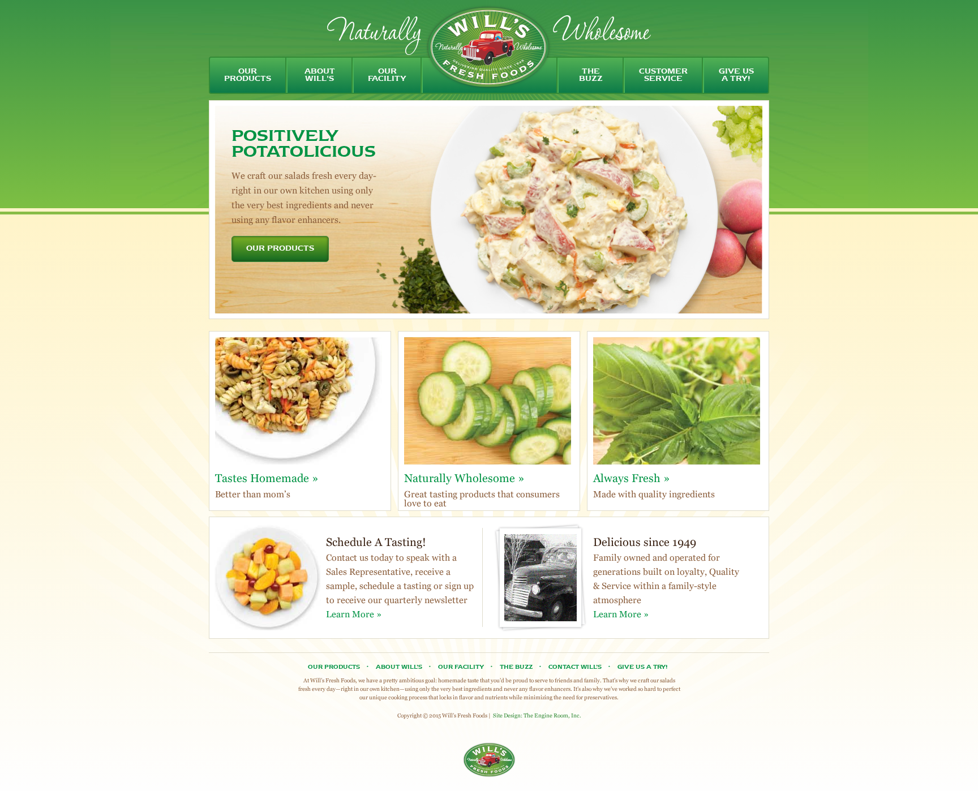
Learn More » (353, 614)
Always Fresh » (631, 478)
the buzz (591, 75)
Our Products (334, 667)
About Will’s (399, 667)
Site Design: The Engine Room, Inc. (537, 715)
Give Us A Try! (642, 667)
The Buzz (516, 667)
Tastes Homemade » (267, 478)
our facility (387, 75)
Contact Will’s (575, 667)
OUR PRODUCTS (280, 248)
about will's (319, 75)
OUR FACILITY (461, 667)
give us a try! (736, 75)
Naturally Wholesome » (464, 478)
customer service (663, 75)
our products (247, 75)
